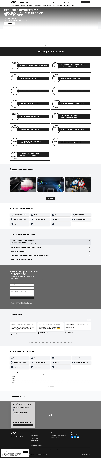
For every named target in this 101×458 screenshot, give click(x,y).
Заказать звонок (22, 425)
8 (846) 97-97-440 (58, 2)
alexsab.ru (88, 454)
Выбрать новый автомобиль (26, 5)
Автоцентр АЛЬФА (17, 436)
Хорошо (25, 451)
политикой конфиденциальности (11, 455)
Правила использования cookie (41, 454)
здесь (25, 302)
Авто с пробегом (15, 5)
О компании (59, 5)
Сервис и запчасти (47, 5)
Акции (54, 5)
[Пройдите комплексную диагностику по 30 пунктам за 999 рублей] (50, 27)
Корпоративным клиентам (69, 5)
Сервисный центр (37, 5)
